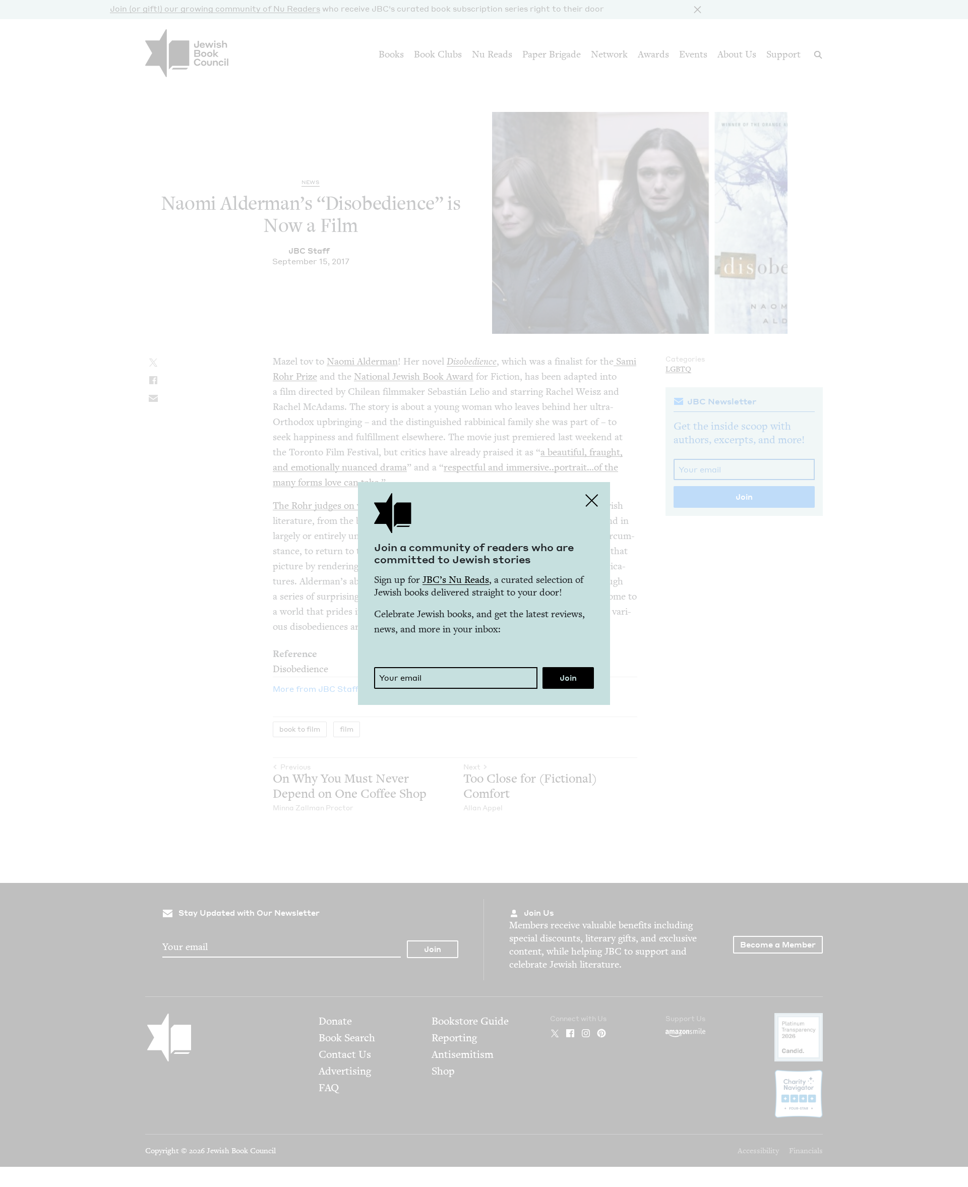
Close (592, 500)
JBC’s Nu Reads (455, 579)
